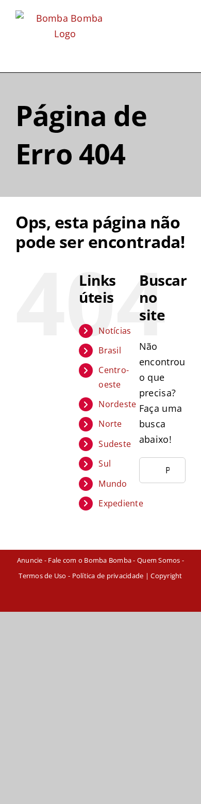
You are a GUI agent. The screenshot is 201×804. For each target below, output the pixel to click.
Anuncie (30, 560)
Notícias (114, 330)
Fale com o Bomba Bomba (89, 560)
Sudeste (114, 444)
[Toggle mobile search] (162, 16)
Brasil (109, 350)
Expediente (120, 503)
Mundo (112, 483)
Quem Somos (158, 560)
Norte (110, 423)
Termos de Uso (42, 575)
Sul (104, 463)
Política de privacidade (108, 575)
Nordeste (117, 404)
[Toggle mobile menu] (181, 16)
